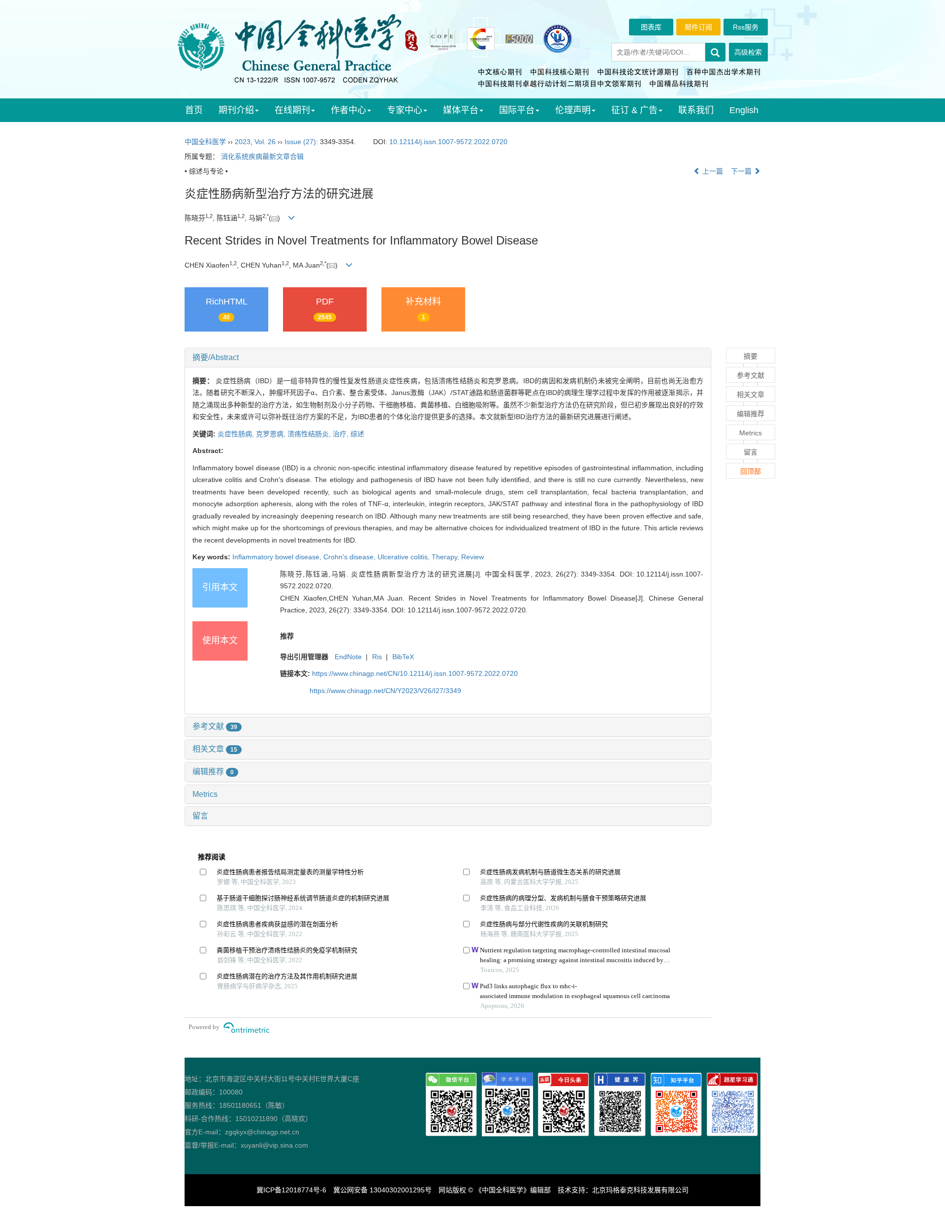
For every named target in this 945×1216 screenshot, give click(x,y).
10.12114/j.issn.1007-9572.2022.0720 (448, 142)
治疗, (341, 434)
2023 (243, 142)
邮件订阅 (698, 27)
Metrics (205, 794)
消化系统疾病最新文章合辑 (262, 156)
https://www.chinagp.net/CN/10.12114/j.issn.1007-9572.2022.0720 (415, 673)
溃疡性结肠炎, (310, 434)
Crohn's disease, (350, 557)
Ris (377, 657)
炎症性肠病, (237, 434)
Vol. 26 (265, 142)
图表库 (651, 27)
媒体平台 (460, 110)
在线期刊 (292, 110)
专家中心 (404, 110)
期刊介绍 (236, 110)
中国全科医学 (205, 142)
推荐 (287, 636)
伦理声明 (573, 110)
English (743, 110)
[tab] (448, 357)
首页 (194, 110)
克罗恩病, (271, 434)
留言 (200, 816)
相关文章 (214, 749)
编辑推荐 (213, 771)
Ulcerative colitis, (405, 557)
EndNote (348, 657)
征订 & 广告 (634, 110)
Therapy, (446, 557)
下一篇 (742, 171)
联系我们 (696, 110)
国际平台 (517, 110)
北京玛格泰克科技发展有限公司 (640, 1190)
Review (472, 557)
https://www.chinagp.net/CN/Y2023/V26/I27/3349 (385, 691)
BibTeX (403, 657)
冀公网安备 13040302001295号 (382, 1190)
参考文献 (214, 726)
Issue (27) (300, 142)
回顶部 (750, 471)
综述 (357, 434)
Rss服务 (745, 27)
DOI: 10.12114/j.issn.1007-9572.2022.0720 (458, 610)
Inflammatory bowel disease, (277, 557)
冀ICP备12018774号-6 (291, 1190)
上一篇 (711, 171)
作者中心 (348, 110)
